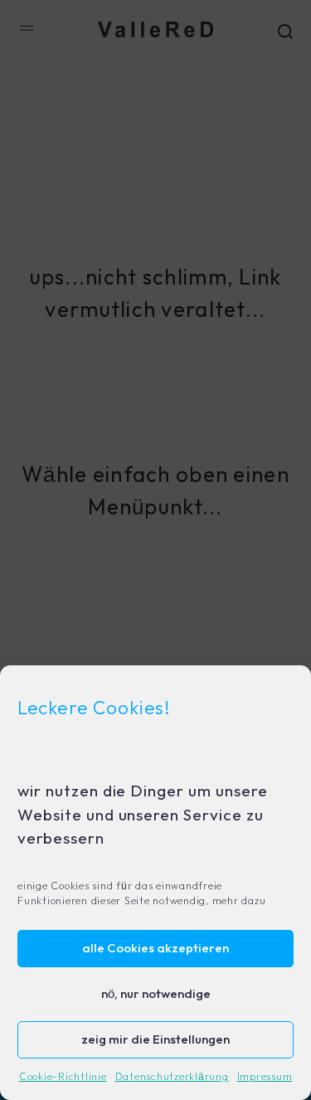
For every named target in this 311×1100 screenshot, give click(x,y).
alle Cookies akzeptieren (155, 948)
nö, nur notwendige (156, 994)
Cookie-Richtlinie (63, 1077)
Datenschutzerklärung (172, 1077)
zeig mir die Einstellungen (155, 1040)
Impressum (265, 1077)
